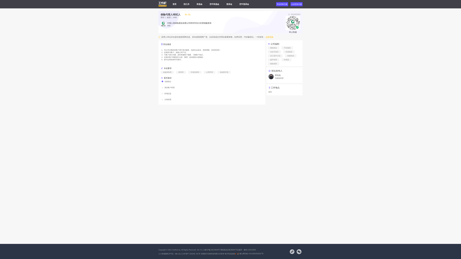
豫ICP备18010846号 (212, 250)
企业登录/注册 (296, 4)
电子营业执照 (230, 254)
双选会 (199, 4)
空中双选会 (214, 4)
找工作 (186, 4)
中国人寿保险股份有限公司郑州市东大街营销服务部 (189, 23)
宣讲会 (229, 4)
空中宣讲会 (244, 4)
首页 (174, 4)
